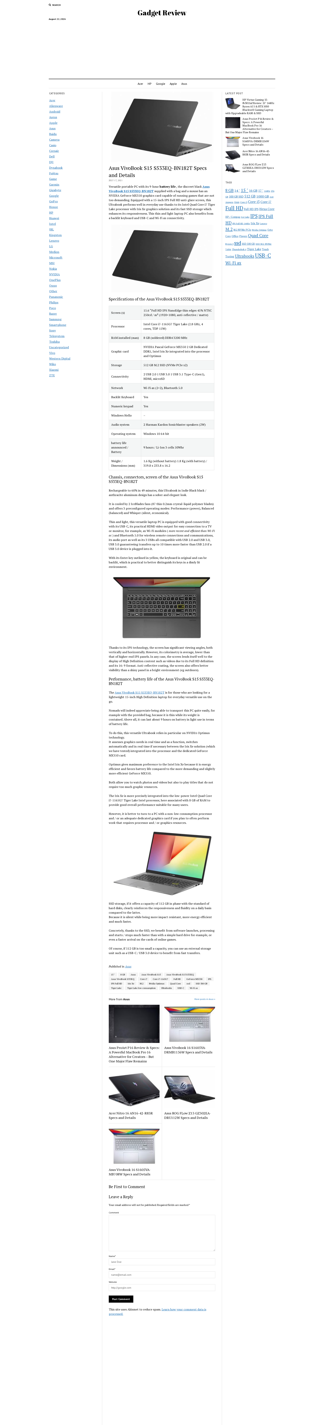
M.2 (141, 983)
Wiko (52, 364)
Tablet (228, 249)
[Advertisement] (162, 48)
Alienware (56, 106)
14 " (237, 190)
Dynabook (56, 168)
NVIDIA (54, 274)
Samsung (55, 319)
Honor (53, 207)
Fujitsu (53, 173)
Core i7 (143, 979)
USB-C (181, 988)
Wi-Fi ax (194, 988)
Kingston (55, 235)
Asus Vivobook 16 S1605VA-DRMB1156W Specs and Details (188, 1049)
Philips (53, 302)
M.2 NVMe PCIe (242, 229)
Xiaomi (53, 370)
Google (160, 84)
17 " (260, 190)
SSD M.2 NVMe (264, 243)
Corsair (54, 151)
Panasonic (56, 297)
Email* (112, 1269)
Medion (54, 252)
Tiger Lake (116, 988)
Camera (54, 140)
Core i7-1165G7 (160, 979)
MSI (52, 263)
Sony (52, 330)
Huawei (54, 218)
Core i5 (254, 201)
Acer (140, 84)
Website (113, 1282)
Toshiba (54, 342)
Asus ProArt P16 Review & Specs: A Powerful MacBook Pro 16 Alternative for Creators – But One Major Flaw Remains (134, 1054)
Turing (229, 256)
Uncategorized (59, 347)
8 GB (122, 974)
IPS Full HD (116, 983)
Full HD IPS (251, 209)
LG (51, 246)
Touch (265, 249)
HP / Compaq (232, 217)
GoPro (53, 201)
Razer (53, 314)
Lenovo (54, 241)
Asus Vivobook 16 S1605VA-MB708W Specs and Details (130, 1171)
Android (54, 111)
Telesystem (56, 336)
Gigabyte (55, 190)
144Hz (267, 191)
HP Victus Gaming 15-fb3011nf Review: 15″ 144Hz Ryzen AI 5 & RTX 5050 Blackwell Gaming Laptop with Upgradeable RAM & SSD (249, 106)
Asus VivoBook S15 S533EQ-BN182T (139, 692)
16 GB (253, 190)
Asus (184, 84)
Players (243, 236)
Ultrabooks (166, 988)
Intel (52, 224)
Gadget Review (162, 12)
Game (53, 179)
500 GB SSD (236, 196)
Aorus (53, 117)
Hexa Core (266, 209)
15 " (113, 974)
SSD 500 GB (201, 983)
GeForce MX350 (194, 979)
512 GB (250, 196)
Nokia (53, 269)
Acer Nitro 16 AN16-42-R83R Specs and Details (131, 1115)
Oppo (53, 285)
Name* (112, 1256)
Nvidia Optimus (156, 983)
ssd (188, 983)
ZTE (52, 375)
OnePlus (55, 280)
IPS (209, 979)
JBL (51, 229)
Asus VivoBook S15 (151, 974)
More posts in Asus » (204, 999)
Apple (173, 84)
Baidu (53, 134)
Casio (52, 145)
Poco (52, 308)
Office (235, 236)
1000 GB (262, 196)
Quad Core (175, 983)
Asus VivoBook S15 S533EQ (180, 974)
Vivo (52, 353)
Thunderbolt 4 (239, 249)
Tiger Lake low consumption (141, 988)
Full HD (177, 979)
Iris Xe (131, 983)
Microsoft (55, 257)
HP (150, 84)
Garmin (54, 184)
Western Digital (59, 358)
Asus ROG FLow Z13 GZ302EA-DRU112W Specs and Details (187, 1115)
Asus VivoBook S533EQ (122, 979)
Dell (52, 156)
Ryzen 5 (229, 243)
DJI (51, 162)
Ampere (229, 202)
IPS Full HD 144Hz (241, 223)
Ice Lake (245, 216)
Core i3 (243, 202)
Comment (114, 1212)
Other (53, 291)
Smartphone (57, 325)
